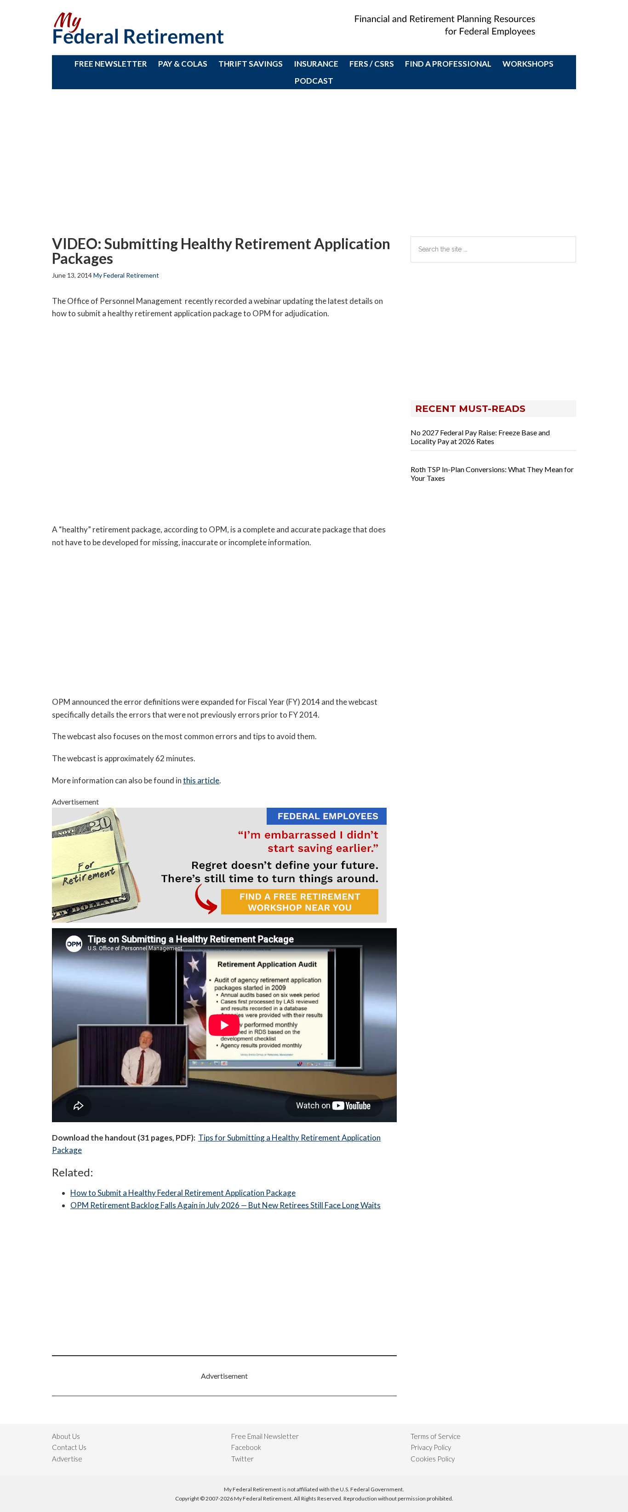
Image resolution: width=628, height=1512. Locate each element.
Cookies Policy (433, 1459)
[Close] (393, 10)
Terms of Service (436, 1436)
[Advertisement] (314, 162)
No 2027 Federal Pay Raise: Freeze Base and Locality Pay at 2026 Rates (480, 436)
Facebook (246, 1447)
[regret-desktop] (219, 919)
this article (201, 780)
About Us (66, 1436)
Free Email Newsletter (265, 1436)
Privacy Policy (431, 1447)
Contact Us (69, 1447)
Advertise (67, 1459)
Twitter (242, 1459)
